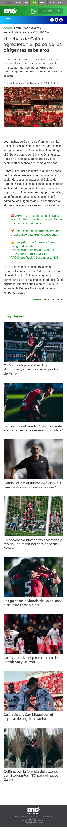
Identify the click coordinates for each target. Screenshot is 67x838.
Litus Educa (55, 2)
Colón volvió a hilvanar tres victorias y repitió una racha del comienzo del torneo (33, 544)
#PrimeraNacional (45, 234)
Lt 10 (10, 10)
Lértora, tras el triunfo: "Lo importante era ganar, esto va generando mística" (33, 428)
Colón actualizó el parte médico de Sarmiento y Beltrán (31, 660)
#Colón (57, 219)
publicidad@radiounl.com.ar (33, 822)
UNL (8, 2)
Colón (8, 28)
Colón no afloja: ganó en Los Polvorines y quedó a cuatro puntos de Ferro (31, 369)
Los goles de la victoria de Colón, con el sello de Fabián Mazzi (32, 603)
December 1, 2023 (47, 257)
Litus (43, 2)
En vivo (48, 11)
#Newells (41, 242)
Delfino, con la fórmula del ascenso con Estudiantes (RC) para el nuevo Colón (31, 776)
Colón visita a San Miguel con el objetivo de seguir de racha (28, 717)
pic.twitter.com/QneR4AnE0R (35, 250)
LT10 (34, 2)
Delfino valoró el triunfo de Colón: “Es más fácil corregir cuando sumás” (32, 485)
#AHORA (20, 215)
